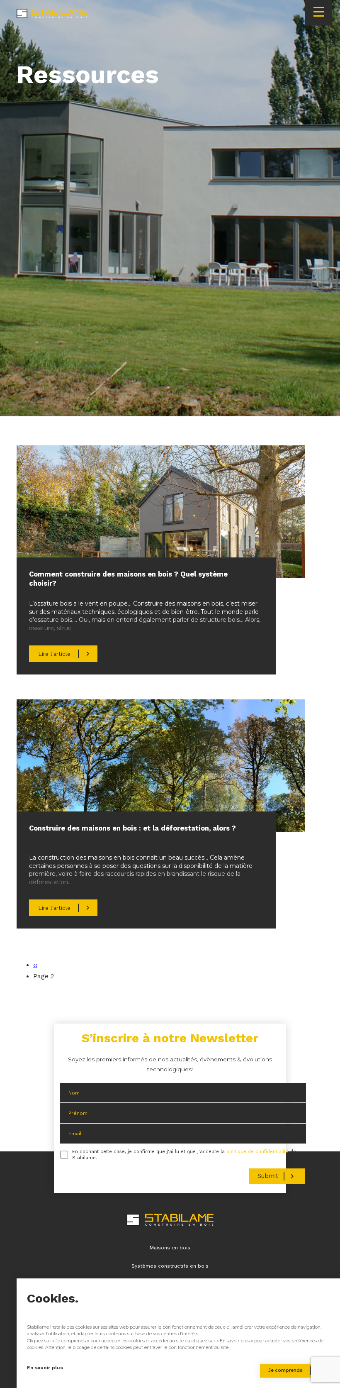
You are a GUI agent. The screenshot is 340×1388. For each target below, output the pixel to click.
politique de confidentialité (257, 1151)
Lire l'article (54, 653)
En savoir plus (45, 1368)
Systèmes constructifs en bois (170, 1266)
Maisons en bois (170, 1248)
